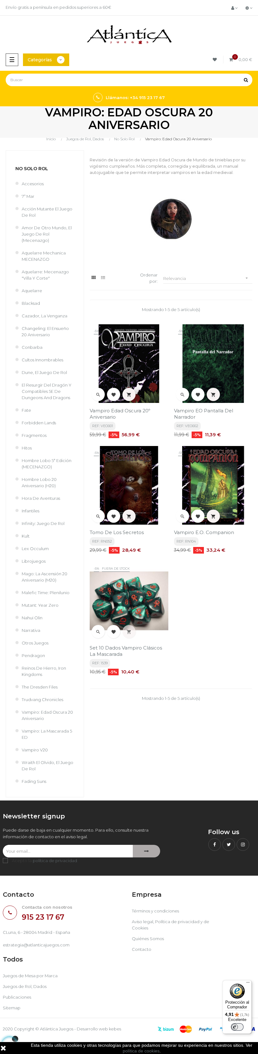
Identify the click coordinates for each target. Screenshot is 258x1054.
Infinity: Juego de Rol (43, 523)
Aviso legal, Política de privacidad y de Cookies (170, 924)
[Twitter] (229, 844)
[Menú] (248, 984)
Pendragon (33, 655)
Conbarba (32, 347)
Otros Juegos (35, 642)
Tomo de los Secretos (117, 532)
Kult (26, 535)
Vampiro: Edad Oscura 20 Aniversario (47, 715)
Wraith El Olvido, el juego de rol (47, 765)
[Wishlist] (215, 60)
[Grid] (94, 278)
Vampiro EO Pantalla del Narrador (203, 414)
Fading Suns (34, 781)
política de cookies (141, 1050)
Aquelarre (32, 290)
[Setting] (248, 8)
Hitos (27, 447)
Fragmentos (34, 435)
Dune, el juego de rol (44, 372)
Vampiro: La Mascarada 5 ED (47, 734)
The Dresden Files (40, 686)
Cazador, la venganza (44, 315)
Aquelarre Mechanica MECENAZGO (44, 256)
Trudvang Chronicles (42, 699)
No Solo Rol (31, 168)
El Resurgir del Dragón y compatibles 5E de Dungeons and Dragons (46, 391)
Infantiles (30, 510)
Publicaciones (17, 997)
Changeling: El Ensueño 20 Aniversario (45, 331)
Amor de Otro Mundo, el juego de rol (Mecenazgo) (47, 234)
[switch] (237, 1027)
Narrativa (31, 630)
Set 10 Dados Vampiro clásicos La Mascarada (126, 651)
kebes (115, 1028)
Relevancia (206, 278)
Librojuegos (34, 561)
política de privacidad (55, 860)
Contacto (141, 949)
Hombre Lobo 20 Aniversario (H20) (39, 482)
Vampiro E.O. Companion (204, 532)
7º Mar (28, 196)
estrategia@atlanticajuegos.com (36, 944)
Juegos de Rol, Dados (25, 986)
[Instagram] (243, 844)
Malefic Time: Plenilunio (46, 592)
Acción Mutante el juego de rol (47, 212)
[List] (103, 278)
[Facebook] (215, 844)
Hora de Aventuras (41, 498)
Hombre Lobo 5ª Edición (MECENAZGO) (46, 463)
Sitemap (11, 1007)
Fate (26, 410)
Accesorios (33, 183)
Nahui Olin (32, 617)
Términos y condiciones (155, 910)
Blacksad (31, 303)
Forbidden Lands (39, 422)
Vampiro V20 (35, 749)
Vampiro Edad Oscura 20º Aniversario (120, 414)
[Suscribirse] (146, 851)
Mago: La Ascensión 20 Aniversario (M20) (44, 577)
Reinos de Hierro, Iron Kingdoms (44, 671)
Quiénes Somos (148, 938)
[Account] (234, 8)
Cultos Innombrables (42, 359)
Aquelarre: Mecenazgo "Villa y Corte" (45, 275)
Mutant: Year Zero (40, 605)
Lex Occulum (35, 548)
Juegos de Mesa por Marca (30, 975)
